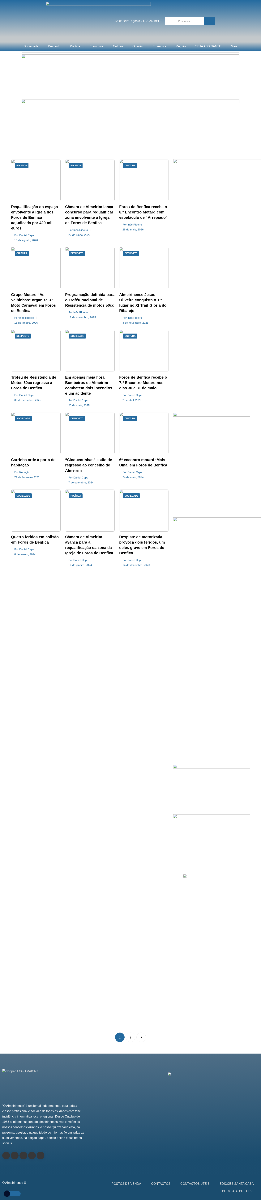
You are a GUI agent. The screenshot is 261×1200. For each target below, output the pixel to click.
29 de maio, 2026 (133, 229)
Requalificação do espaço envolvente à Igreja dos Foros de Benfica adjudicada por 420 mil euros (34, 217)
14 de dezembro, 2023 (136, 564)
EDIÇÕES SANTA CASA (237, 1183)
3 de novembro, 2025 (135, 322)
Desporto (54, 46)
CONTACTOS (160, 1183)
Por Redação (22, 472)
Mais (234, 46)
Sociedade (31, 46)
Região (181, 46)
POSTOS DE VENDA (126, 1183)
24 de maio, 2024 (133, 477)
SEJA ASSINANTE (208, 46)
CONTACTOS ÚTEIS (195, 1183)
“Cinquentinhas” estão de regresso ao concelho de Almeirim (88, 465)
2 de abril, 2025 (131, 400)
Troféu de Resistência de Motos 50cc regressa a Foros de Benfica (33, 382)
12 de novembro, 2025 (82, 317)
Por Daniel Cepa (24, 235)
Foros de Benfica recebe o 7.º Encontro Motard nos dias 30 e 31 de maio (143, 382)
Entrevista (159, 46)
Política (75, 46)
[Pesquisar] (209, 21)
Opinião (137, 46)
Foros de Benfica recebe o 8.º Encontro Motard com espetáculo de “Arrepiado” (143, 212)
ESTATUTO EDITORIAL (238, 1191)
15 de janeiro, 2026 (26, 322)
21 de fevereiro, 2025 (27, 477)
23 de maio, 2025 (79, 405)
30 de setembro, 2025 (27, 400)
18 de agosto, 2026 (26, 240)
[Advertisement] (211, 368)
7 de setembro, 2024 (81, 482)
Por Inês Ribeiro (78, 229)
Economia (96, 46)
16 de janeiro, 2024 (80, 564)
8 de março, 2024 (25, 554)
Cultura (118, 46)
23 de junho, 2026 (79, 234)
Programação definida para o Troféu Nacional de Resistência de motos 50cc (89, 300)
